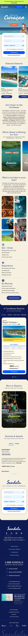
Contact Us (14, 614)
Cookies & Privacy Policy (14, 612)
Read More (18, 463)
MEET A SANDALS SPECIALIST (14, 586)
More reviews (5, 471)
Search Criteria (6, 56)
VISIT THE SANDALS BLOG (14, 588)
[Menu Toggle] (26, 7)
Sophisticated (6, 347)
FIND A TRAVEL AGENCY (14, 584)
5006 (19, 324)
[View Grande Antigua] (9, 76)
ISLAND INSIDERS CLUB (14, 581)
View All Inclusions (14, 298)
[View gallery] (23, 336)
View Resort (6, 96)
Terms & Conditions (14, 609)
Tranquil (13, 347)
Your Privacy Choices (14, 616)
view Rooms (14, 371)
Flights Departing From (7, 50)
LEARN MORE (17, 600)
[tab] (14, 344)
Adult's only (20, 347)
